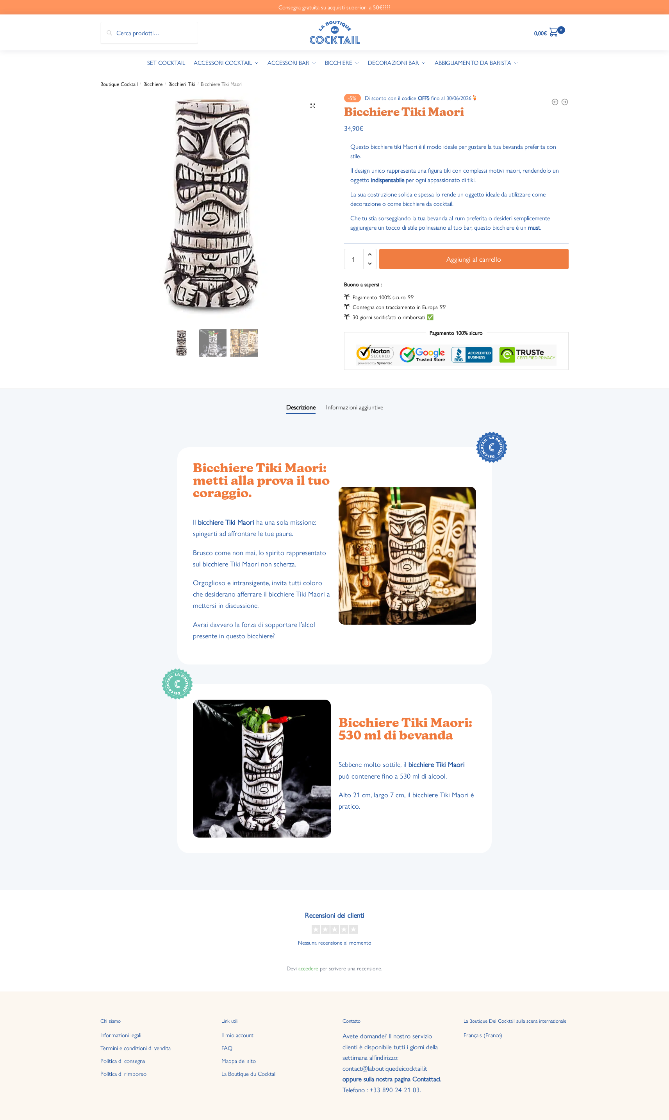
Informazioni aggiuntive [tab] (354, 406)
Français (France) (483, 1035)
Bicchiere (152, 84)
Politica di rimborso (123, 1073)
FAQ (226, 1047)
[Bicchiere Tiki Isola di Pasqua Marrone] (555, 102)
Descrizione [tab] (301, 406)
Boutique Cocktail (119, 84)
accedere (308, 968)
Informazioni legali (120, 1035)
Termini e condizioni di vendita (135, 1047)
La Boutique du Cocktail (249, 1073)
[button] (312, 106)
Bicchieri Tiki (181, 84)
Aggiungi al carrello (473, 259)
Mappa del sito (238, 1060)
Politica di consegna (122, 1060)
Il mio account (237, 1035)
